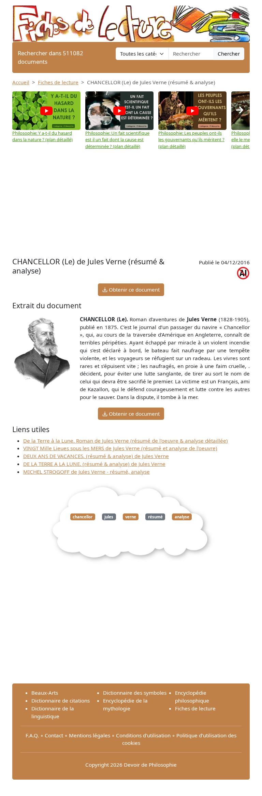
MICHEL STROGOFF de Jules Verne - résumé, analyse (86, 471)
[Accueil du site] (131, 20)
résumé (155, 516)
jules (108, 516)
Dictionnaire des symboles (134, 692)
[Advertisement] (131, 201)
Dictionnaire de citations (60, 700)
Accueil (20, 82)
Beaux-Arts (44, 692)
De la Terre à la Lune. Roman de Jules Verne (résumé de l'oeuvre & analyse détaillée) (125, 440)
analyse (182, 516)
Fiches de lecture (58, 82)
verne (130, 516)
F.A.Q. (32, 735)
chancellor (82, 516)
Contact (54, 735)
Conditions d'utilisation (143, 735)
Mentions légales (89, 735)
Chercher (229, 53)
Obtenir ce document (133, 289)
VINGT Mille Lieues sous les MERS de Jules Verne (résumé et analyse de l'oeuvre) (120, 448)
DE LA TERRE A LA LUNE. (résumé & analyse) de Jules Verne (94, 463)
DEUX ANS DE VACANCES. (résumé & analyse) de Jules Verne (96, 456)
